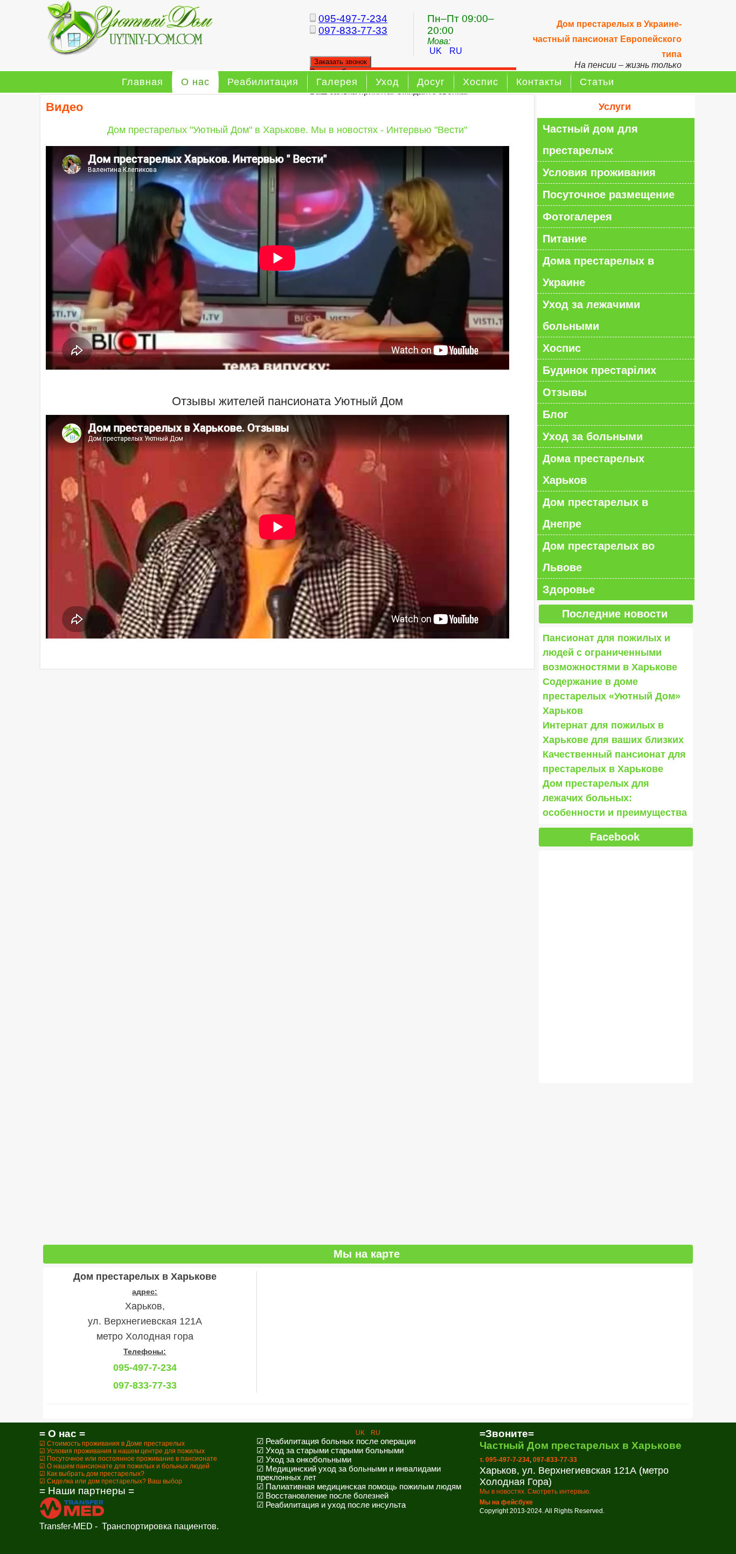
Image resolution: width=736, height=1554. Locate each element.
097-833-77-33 (352, 30)
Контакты (539, 82)
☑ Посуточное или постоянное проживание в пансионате (128, 1458)
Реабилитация (262, 82)
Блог (555, 414)
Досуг (431, 82)
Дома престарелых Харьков (593, 469)
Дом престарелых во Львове (599, 556)
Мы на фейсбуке (506, 1502)
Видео (64, 107)
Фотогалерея (577, 217)
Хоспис (480, 82)
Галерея (337, 82)
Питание (565, 239)
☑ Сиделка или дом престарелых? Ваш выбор (110, 1481)
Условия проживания (599, 172)
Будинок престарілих (599, 370)
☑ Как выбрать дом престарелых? (91, 1473)
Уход (387, 82)
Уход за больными (593, 436)
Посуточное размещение (609, 194)
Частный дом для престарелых (590, 139)
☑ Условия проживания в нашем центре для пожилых (122, 1451)
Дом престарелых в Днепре (595, 513)
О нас (195, 82)
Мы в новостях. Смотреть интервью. (535, 1491)
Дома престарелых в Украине (598, 271)
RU (455, 51)
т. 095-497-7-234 (505, 1459)
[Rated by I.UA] (368, 1545)
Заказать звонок (340, 62)
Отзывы (565, 392)
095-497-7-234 (352, 18)
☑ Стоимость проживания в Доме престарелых (112, 1443)
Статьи (597, 82)
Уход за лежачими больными (591, 315)
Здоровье (569, 589)
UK (436, 51)
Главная (142, 82)
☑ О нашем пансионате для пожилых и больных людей (124, 1466)
